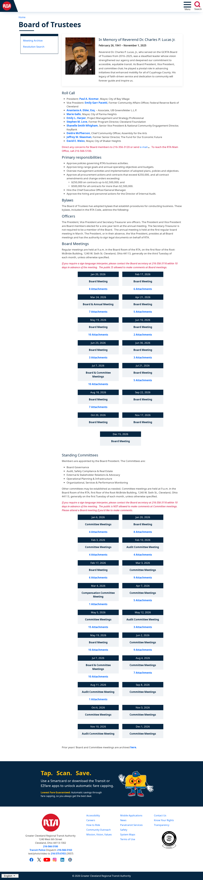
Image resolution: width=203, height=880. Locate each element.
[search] (197, 4)
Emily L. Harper (76, 118)
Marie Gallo (74, 114)
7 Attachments (98, 311)
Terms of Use (127, 839)
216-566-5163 (64, 850)
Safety (123, 829)
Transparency (161, 825)
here (133, 747)
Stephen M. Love (77, 121)
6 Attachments (143, 289)
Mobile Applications (131, 815)
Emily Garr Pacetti (96, 102)
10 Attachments (98, 334)
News (123, 820)
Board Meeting (98, 281)
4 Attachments (98, 532)
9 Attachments (143, 577)
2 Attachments (143, 334)
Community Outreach (98, 829)
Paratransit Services (131, 825)
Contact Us (160, 815)
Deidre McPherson (78, 133)
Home (22, 17)
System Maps (127, 834)
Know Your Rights (164, 820)
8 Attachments (98, 289)
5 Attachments (143, 311)
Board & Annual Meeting (98, 304)
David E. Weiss (76, 141)
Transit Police (37, 850)
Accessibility (93, 815)
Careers (90, 820)
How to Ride (93, 825)
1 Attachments (98, 604)
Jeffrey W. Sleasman (79, 137)
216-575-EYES (58, 853)
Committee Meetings (98, 524)
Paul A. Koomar (89, 99)
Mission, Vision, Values (99, 834)
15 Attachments (98, 627)
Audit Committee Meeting (142, 547)
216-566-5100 (50, 846)
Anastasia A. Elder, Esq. (81, 110)
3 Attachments (98, 357)
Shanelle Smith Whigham (82, 125)
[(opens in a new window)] (31, 860)
